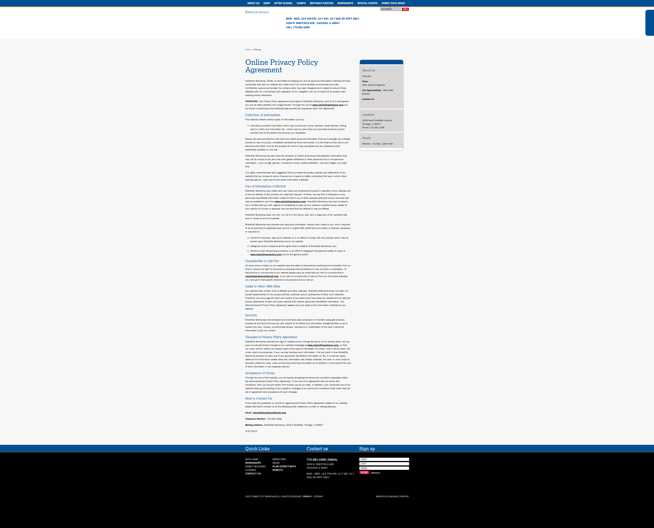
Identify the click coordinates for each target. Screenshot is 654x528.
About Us (253, 3)
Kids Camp (251, 459)
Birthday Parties (321, 3)
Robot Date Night (393, 3)
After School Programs (373, 83)
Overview (366, 76)
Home (248, 49)
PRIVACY (375, 472)
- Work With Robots (377, 92)
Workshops (345, 3)
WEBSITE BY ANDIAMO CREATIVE (392, 496)
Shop (266, 3)
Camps (301, 3)
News (275, 462)
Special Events (367, 3)
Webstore (279, 459)
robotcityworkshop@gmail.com (262, 276)
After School (283, 3)
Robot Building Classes (255, 466)
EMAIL (333, 459)
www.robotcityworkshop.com (328, 104)
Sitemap (318, 496)
